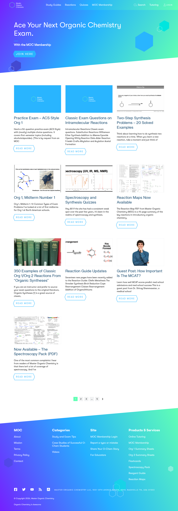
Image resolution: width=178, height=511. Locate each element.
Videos (55, 452)
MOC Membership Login (104, 436)
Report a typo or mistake (104, 442)
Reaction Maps (137, 479)
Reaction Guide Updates (86, 271)
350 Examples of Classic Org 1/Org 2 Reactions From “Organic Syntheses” (37, 276)
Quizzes (84, 4)
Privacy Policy (21, 455)
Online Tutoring (137, 436)
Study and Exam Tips (64, 436)
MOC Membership (102, 4)
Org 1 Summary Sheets (141, 449)
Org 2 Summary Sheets (141, 455)
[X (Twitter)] (24, 490)
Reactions (70, 4)
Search (141, 4)
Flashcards (135, 461)
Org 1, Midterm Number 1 (34, 197)
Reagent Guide (137, 473)
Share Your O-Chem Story (104, 449)
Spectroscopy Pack (139, 467)
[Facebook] (15, 490)
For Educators (98, 455)
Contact (18, 461)
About (17, 436)
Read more (24, 148)
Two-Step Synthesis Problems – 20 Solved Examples (135, 122)
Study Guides (53, 4)
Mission (18, 442)
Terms (17, 449)
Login (169, 5)
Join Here (24, 54)
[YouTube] (32, 490)
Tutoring (154, 4)
